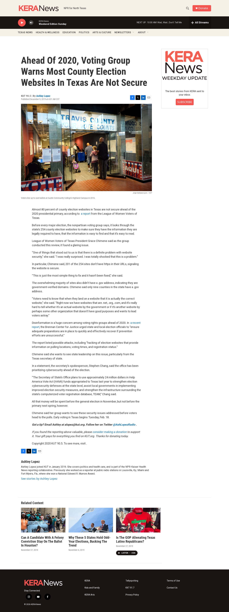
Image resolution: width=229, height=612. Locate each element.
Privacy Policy (132, 595)
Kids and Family (92, 588)
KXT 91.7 (130, 588)
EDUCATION (69, 32)
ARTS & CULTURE (102, 32)
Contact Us (172, 588)
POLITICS (84, 32)
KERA (87, 581)
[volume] (31, 22)
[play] (21, 22)
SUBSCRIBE (184, 102)
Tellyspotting (132, 581)
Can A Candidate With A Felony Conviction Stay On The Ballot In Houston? (42, 541)
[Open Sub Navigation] (133, 32)
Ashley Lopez (43, 95)
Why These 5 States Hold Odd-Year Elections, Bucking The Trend (89, 541)
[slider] (36, 22)
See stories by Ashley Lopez (39, 478)
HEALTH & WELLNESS (48, 32)
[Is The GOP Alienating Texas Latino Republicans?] (138, 520)
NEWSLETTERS (122, 32)
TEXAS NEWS (25, 32)
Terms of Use (173, 581)
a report (85, 213)
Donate (203, 8)
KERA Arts (90, 595)
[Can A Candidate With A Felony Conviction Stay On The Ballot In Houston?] (43, 520)
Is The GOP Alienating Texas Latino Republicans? (135, 539)
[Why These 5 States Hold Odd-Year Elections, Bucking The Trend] (91, 520)
